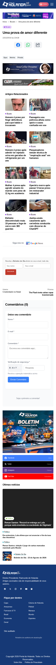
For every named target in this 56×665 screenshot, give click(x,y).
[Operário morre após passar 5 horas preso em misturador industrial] (40, 173)
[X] (10, 589)
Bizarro (12, 22)
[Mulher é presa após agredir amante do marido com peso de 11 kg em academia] (16, 173)
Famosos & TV (9, 611)
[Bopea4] (17, 4)
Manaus (32, 611)
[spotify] (31, 589)
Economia (8, 618)
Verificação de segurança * (19, 362)
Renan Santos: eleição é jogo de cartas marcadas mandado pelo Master (24, 546)
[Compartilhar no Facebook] (18, 45)
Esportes (32, 618)
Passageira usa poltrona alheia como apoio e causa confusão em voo (39, 121)
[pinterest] (21, 589)
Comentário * (13, 343)
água (5, 57)
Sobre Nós (18, 662)
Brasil (6, 614)
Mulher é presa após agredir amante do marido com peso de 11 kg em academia (15, 189)
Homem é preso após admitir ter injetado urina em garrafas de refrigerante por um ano (15, 155)
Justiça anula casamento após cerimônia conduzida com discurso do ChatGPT (39, 223)
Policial (31, 607)
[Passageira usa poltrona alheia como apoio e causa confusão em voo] (40, 105)
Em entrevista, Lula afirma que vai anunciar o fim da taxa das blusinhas (27, 536)
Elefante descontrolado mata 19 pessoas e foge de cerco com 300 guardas (15, 223)
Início (5, 22)
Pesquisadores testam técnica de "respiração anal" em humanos (39, 154)
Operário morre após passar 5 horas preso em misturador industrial (39, 189)
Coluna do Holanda (36, 603)
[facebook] (5, 589)
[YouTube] (26, 589)
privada (20, 57)
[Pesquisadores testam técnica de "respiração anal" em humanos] (40, 137)
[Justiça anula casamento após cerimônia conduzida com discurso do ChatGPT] (40, 206)
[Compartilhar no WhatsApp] (28, 45)
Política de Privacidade (33, 662)
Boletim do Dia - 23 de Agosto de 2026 (30, 558)
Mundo (31, 614)
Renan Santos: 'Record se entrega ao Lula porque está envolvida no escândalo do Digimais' (28, 523)
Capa (6, 603)
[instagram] (15, 589)
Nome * (11, 319)
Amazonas (8, 607)
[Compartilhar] (38, 45)
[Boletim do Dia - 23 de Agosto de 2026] (7, 556)
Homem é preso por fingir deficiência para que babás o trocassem (15, 121)
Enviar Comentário (18, 379)
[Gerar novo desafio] (19, 368)
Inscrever (10, 271)
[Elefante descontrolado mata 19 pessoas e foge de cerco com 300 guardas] (16, 206)
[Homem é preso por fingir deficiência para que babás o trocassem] (16, 105)
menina (12, 57)
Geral (6, 622)
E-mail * (11, 331)
